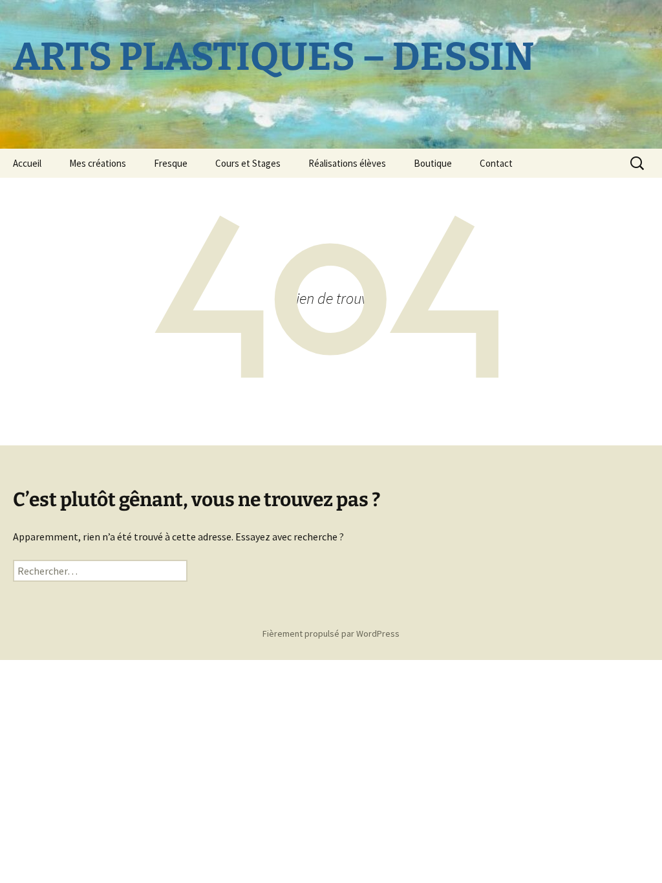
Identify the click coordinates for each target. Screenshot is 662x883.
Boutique (433, 163)
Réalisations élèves (347, 163)
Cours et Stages (248, 163)
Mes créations (97, 163)
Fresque (170, 163)
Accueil (27, 163)
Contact (496, 163)
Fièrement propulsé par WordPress (331, 633)
